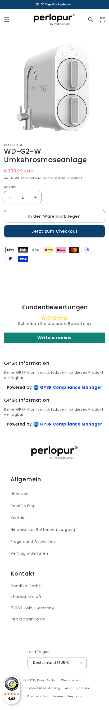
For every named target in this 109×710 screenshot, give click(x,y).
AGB (68, 688)
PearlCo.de (46, 680)
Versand (27, 178)
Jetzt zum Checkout (54, 231)
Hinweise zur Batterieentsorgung (43, 529)
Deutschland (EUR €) (52, 662)
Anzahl (10, 186)
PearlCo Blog (23, 505)
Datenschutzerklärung (42, 688)
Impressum (77, 696)
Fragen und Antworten (33, 541)
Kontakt (18, 517)
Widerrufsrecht (73, 680)
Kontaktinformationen (45, 696)
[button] (6, 19)
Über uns (19, 494)
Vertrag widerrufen (29, 553)
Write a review (54, 338)
